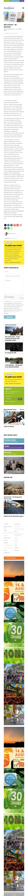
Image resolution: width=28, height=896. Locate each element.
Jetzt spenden (6, 461)
